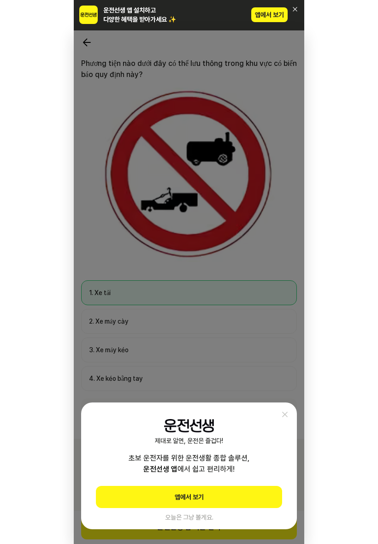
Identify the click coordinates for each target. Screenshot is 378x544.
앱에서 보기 (269, 14)
